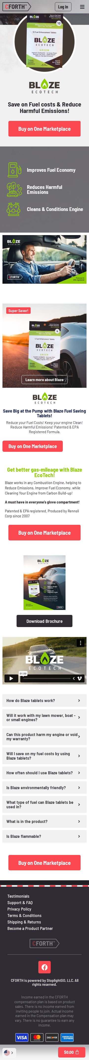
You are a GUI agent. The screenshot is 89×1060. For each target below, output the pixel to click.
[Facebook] (44, 967)
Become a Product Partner (30, 928)
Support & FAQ (20, 902)
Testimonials (18, 896)
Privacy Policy (19, 909)
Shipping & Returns (24, 921)
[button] (9, 1052)
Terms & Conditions (24, 915)
